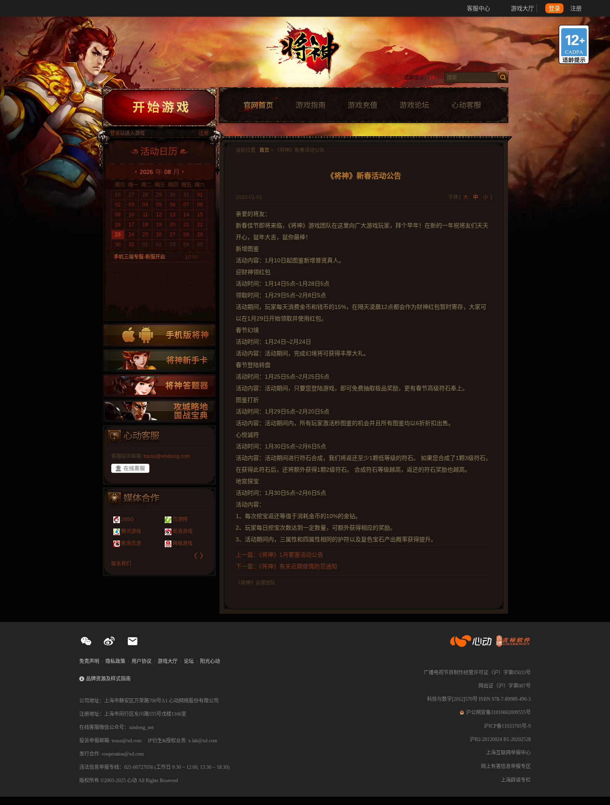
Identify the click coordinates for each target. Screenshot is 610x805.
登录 (554, 8)
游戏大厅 (522, 8)
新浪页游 (131, 543)
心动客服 (466, 105)
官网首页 (258, 105)
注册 (576, 8)
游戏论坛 (414, 105)
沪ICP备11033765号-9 (507, 726)
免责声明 (89, 661)
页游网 (180, 519)
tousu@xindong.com (167, 456)
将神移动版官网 (159, 335)
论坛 (189, 661)
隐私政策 (115, 661)
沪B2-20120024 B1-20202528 (500, 739)
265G (127, 519)
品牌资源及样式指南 (108, 679)
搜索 (502, 77)
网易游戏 (183, 543)
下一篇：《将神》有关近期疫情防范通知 (286, 566)
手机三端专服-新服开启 (139, 257)
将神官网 (313, 54)
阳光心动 (210, 661)
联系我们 (121, 564)
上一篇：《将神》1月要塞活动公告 (279, 554)
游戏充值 (362, 105)
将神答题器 (159, 385)
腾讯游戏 (131, 531)
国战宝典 (159, 411)
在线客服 (130, 468)
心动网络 (37, 8)
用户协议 (141, 661)
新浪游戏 (183, 531)
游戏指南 (310, 105)
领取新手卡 (159, 360)
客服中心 (478, 8)
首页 (264, 150)
